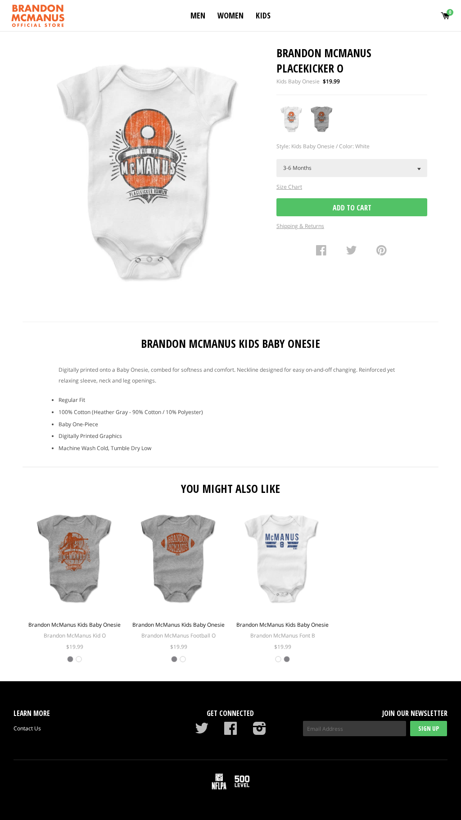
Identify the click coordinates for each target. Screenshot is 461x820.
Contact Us (27, 728)
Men (197, 15)
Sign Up (428, 728)
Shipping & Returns (300, 226)
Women (230, 15)
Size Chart (289, 187)
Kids (263, 15)
